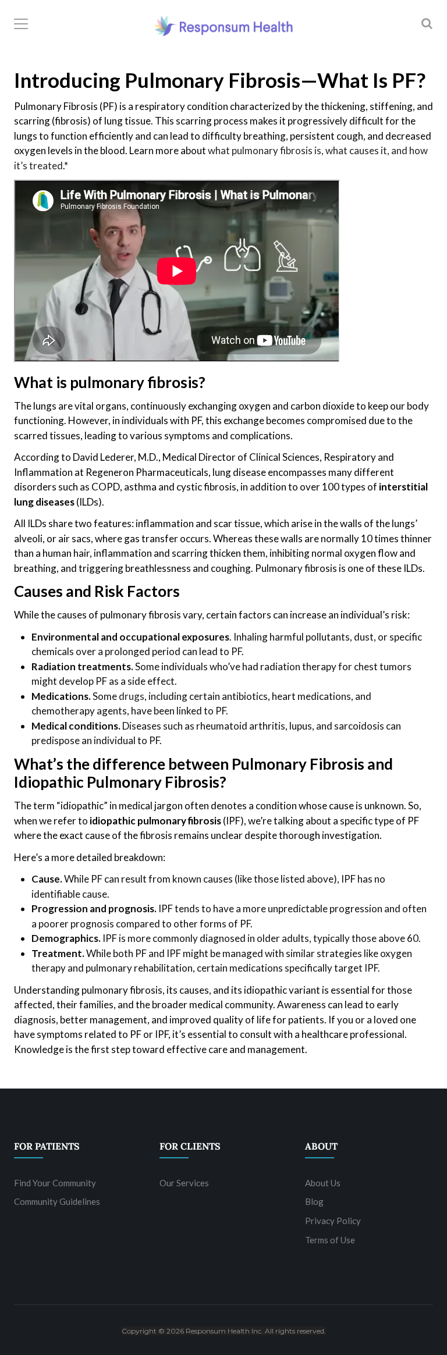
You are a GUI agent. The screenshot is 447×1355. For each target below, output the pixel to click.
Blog (314, 1201)
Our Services (184, 1183)
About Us (322, 1183)
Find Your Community (55, 1183)
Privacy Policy (333, 1220)
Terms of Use (330, 1240)
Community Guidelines (57, 1201)
